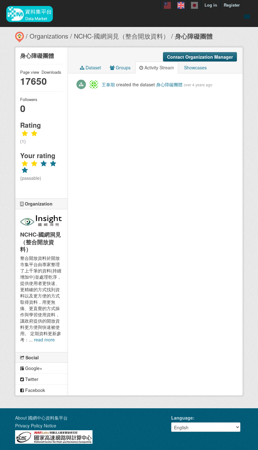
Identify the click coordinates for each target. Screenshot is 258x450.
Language (182, 418)
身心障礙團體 (194, 35)
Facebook (34, 390)
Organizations (49, 35)
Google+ (33, 368)
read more (44, 339)
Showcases (195, 67)
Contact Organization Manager (200, 57)
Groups (123, 67)
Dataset (92, 67)
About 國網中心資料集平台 (41, 418)
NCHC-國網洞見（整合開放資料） (121, 35)
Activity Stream (158, 67)
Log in (211, 5)
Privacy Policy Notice (35, 425)
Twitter (31, 379)
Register (232, 5)
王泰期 (108, 84)
